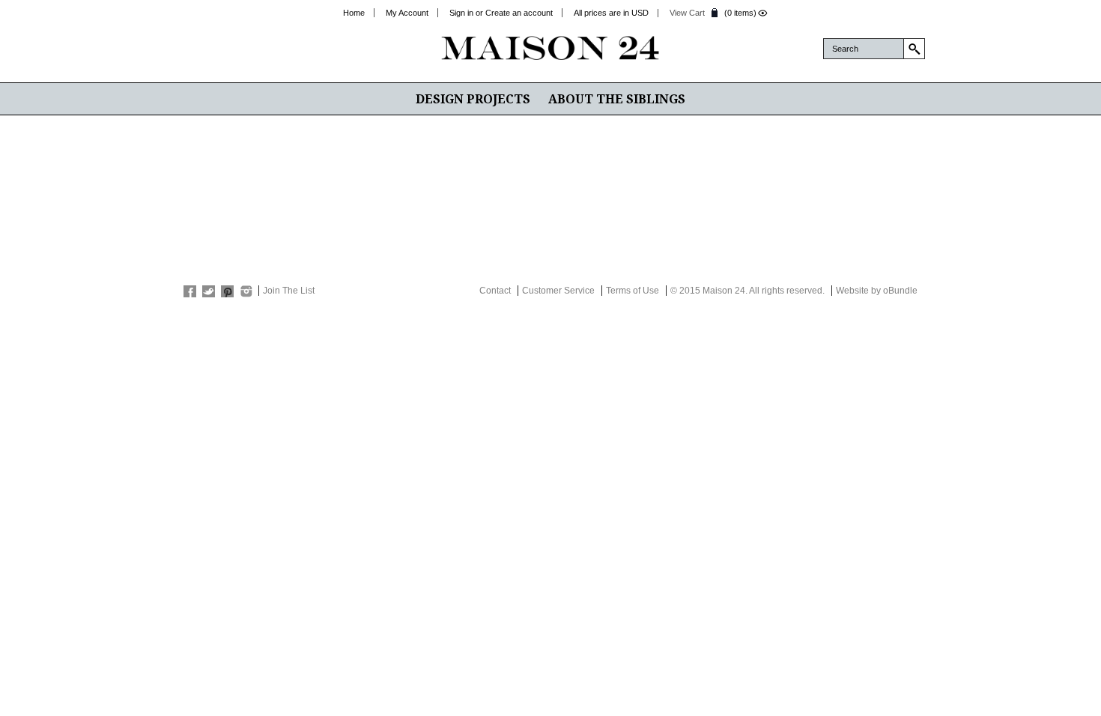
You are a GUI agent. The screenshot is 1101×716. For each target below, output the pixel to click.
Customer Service (558, 290)
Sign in (461, 12)
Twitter (208, 291)
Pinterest (227, 291)
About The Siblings (616, 99)
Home (354, 12)
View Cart (687, 12)
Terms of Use (632, 290)
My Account (407, 12)
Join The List (289, 290)
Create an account (519, 12)
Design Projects (473, 99)
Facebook (190, 291)
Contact (495, 290)
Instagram (246, 291)
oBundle (900, 290)
